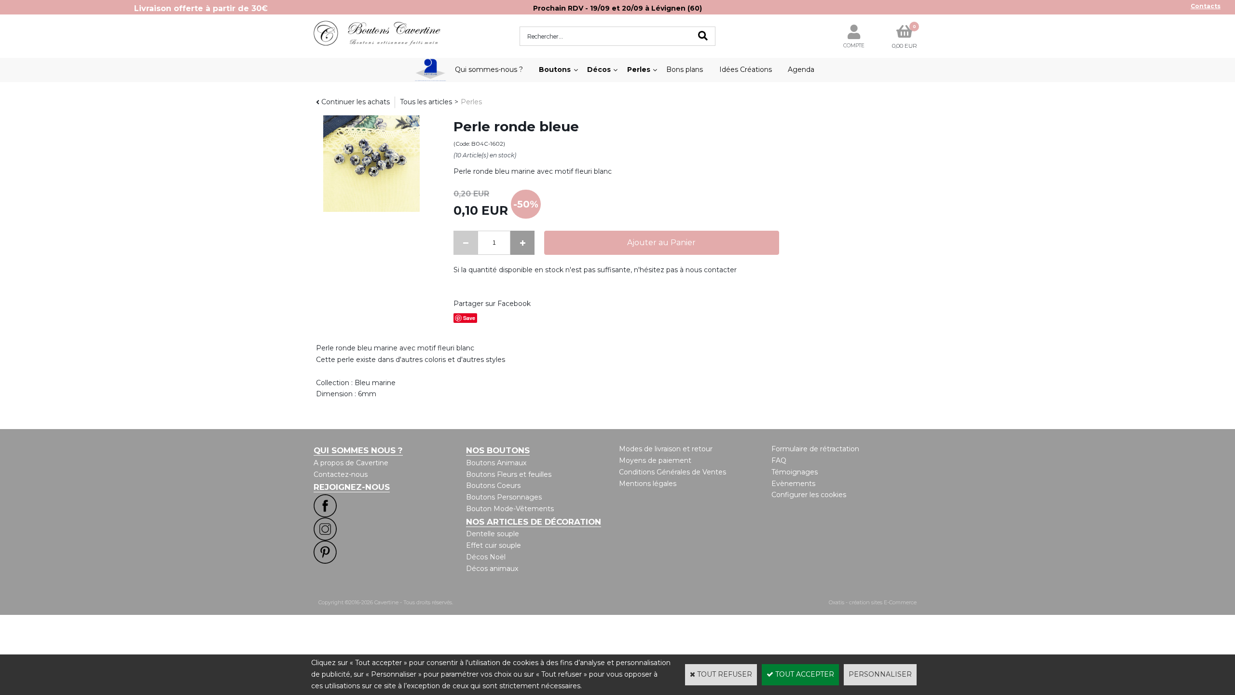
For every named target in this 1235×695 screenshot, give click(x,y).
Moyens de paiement (655, 460)
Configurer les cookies (808, 494)
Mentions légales (647, 483)
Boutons (555, 69)
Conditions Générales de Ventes (672, 472)
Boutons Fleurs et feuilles (508, 474)
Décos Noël (486, 557)
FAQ (778, 460)
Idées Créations (745, 69)
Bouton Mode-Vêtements (510, 508)
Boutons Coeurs (493, 485)
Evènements (793, 483)
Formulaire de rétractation (815, 449)
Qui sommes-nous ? (489, 69)
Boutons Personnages (504, 497)
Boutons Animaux (496, 463)
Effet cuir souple (493, 545)
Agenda (801, 69)
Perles (638, 69)
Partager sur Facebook (492, 303)
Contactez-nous (341, 474)
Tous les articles (426, 101)
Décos (599, 69)
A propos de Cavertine (351, 463)
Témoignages (794, 472)
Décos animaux (492, 568)
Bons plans (684, 69)
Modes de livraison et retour (666, 449)
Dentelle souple (492, 533)
